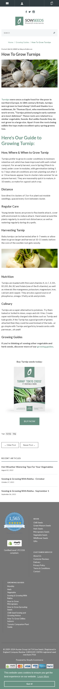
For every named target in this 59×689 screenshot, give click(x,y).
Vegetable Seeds (40, 535)
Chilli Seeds (38, 522)
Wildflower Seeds (40, 538)
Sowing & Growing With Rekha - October (23, 478)
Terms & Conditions (41, 568)
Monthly (10, 586)
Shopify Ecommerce (35, 660)
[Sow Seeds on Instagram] (33, 11)
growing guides (45, 346)
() (51, 3)
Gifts (35, 541)
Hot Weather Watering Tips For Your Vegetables (27, 466)
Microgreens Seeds (41, 532)
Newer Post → (29, 445)
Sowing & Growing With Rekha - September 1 (25, 490)
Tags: (3, 434)
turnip (8, 434)
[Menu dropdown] (22, 3)
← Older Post (10, 445)
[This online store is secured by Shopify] (14, 543)
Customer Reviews (41, 559)
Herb (9, 589)
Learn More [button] (43, 676)
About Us (37, 556)
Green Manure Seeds (42, 525)
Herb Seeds (38, 529)
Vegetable (11, 592)
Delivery (36, 562)
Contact (36, 571)
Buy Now (29, 421)
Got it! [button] (29, 684)
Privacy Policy (39, 565)
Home (10, 42)
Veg (14, 434)
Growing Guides (22, 42)
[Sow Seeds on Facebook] (25, 11)
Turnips (5, 99)
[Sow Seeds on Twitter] (29, 11)
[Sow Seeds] (29, 21)
